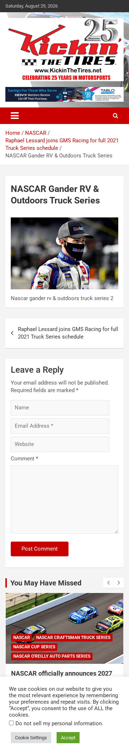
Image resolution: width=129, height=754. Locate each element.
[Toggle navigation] (14, 115)
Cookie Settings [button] (31, 737)
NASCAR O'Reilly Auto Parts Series (51, 656)
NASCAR (21, 637)
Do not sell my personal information (58, 723)
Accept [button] (68, 737)
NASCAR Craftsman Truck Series (73, 637)
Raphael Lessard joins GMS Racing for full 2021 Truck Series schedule (68, 333)
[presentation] (108, 583)
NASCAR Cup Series (34, 646)
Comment (24, 458)
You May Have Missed (45, 583)
